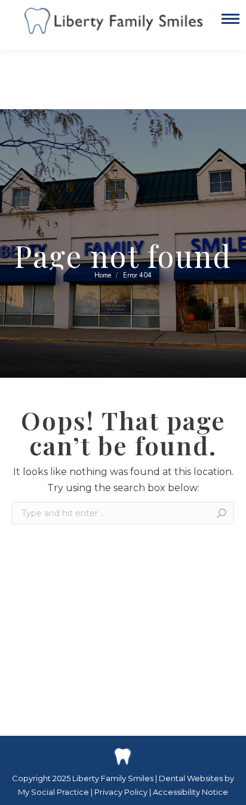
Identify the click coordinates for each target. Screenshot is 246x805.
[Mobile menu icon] (230, 25)
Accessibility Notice (190, 792)
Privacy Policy (121, 792)
